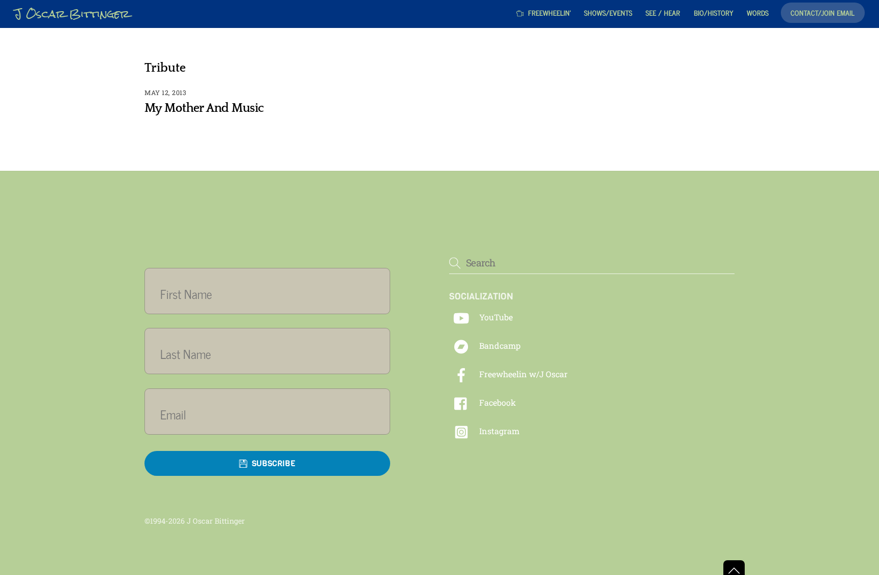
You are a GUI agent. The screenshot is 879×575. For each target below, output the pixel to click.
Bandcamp (498, 345)
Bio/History (714, 12)
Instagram (498, 431)
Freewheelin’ (548, 12)
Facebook (496, 402)
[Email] (273, 414)
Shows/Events (608, 12)
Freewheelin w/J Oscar (522, 374)
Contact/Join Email (822, 12)
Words (758, 12)
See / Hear (663, 12)
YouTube (495, 317)
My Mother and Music (203, 108)
